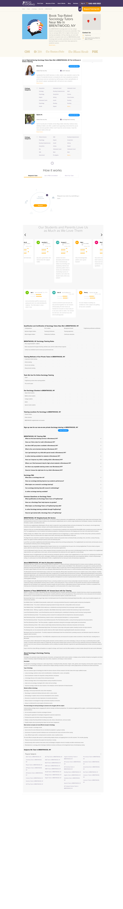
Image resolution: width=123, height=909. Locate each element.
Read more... (52, 45)
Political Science (43, 137)
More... (69, 106)
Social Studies (70, 97)
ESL (40, 149)
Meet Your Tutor (69, 175)
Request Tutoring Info (91, 9)
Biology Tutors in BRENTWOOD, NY (53, 774)
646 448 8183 (95, 4)
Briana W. (39, 66)
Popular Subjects (30, 754)
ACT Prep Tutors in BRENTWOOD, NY (53, 756)
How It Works (61, 3)
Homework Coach (43, 100)
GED (40, 152)
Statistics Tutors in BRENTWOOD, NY (34, 781)
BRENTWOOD (48, 9)
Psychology (41, 94)
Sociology (34, 9)
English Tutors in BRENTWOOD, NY (53, 777)
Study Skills (41, 88)
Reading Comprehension (59, 91)
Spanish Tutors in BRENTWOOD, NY (72, 783)
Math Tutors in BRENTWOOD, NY (33, 756)
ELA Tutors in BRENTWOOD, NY (90, 772)
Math (68, 91)
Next (101, 235)
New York (41, 9)
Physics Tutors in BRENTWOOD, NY (34, 764)
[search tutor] (80, 9)
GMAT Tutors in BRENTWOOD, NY (53, 768)
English (40, 97)
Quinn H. (39, 114)
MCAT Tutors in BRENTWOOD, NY (53, 762)
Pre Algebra (55, 155)
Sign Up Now (63, 430)
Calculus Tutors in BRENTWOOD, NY (34, 778)
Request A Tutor (32, 175)
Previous (25, 235)
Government (42, 155)
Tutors (28, 9)
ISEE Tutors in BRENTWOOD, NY (52, 759)
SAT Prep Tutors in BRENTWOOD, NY (34, 784)
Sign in (83, 3)
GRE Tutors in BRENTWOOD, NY (52, 765)
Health (40, 106)
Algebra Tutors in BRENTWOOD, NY (72, 775)
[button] (95, 19)
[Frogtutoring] (28, 4)
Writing (54, 97)
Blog (69, 3)
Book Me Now (74, 66)
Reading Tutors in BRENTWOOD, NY (72, 772)
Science (69, 94)
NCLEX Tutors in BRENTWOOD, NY (53, 771)
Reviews (75, 3)
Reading (55, 103)
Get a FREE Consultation (51, 175)
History (54, 146)
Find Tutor (40, 3)
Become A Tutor (50, 3)
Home (23, 9)
